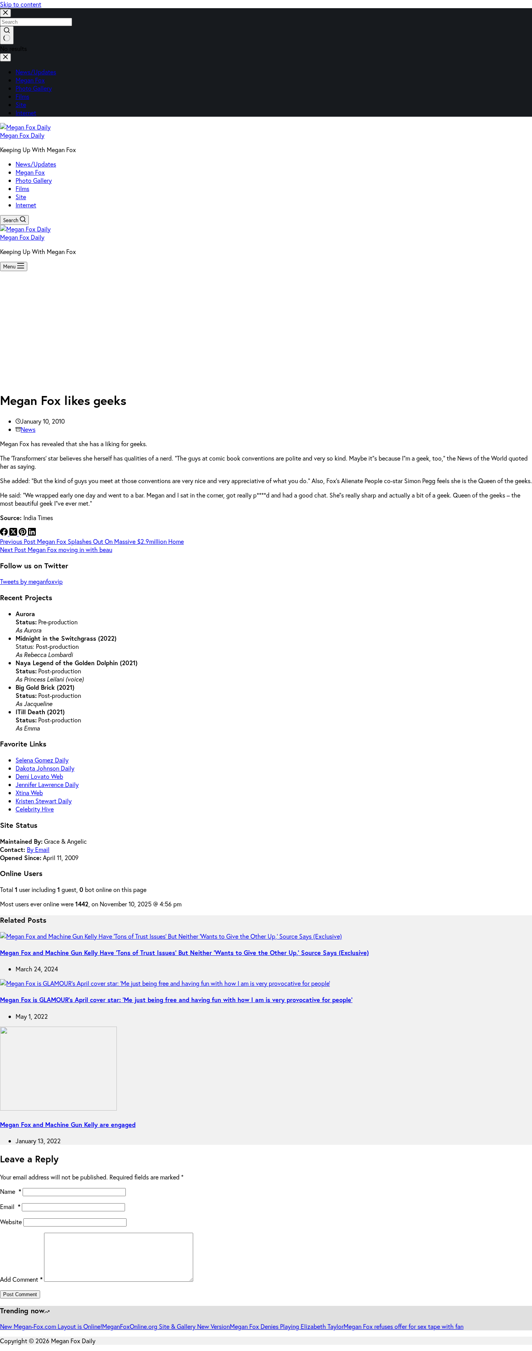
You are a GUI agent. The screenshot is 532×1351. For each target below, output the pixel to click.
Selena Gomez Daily (42, 760)
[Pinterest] (23, 533)
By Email (38, 849)
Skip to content (20, 4)
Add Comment (21, 1279)
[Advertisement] (266, 329)
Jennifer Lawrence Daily (47, 784)
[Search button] (7, 35)
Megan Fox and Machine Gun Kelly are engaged (68, 1124)
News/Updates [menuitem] (36, 72)
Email (10, 1206)
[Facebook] (4, 533)
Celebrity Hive (35, 809)
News (28, 429)
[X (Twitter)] (14, 533)
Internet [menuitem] (26, 113)
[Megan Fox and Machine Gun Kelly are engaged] (58, 1108)
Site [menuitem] (21, 104)
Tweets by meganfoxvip (31, 581)
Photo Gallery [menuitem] (34, 88)
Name (10, 1191)
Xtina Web (29, 793)
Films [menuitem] (22, 96)
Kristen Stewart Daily (44, 801)
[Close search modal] (5, 13)
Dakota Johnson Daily (45, 768)
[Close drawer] (5, 57)
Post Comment (20, 1294)
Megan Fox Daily (22, 135)
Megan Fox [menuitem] (30, 80)
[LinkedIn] (32, 533)
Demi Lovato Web (39, 776)
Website (11, 1222)
